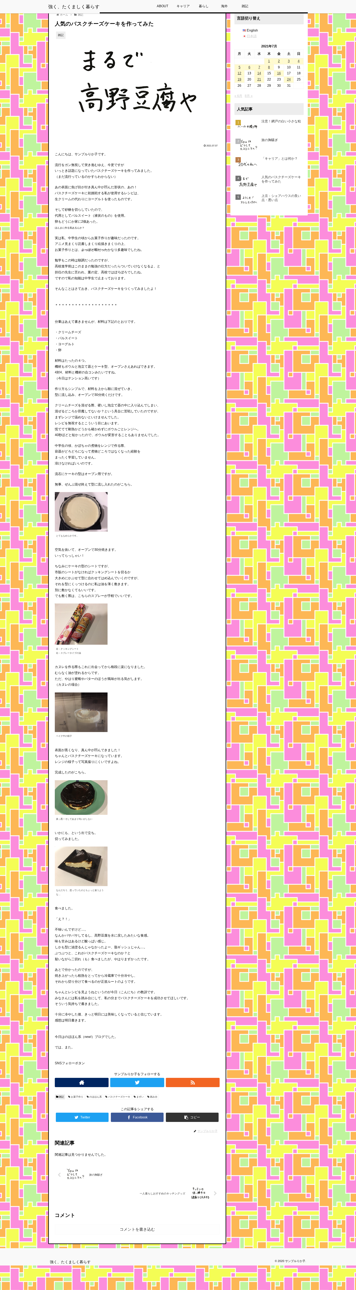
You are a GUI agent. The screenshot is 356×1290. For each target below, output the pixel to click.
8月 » (249, 96)
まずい (140, 1096)
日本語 (252, 36)
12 (239, 73)
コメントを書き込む (137, 1229)
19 (239, 79)
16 (279, 73)
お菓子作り (76, 1096)
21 (259, 79)
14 (259, 73)
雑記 (61, 1096)
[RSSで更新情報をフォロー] (193, 1082)
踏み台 (153, 1096)
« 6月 (238, 96)
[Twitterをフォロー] (137, 1082)
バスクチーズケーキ (118, 1096)
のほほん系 (95, 1096)
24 (289, 79)
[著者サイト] (82, 1082)
